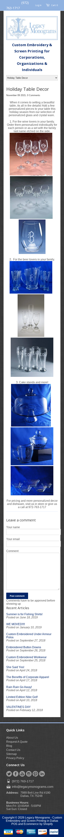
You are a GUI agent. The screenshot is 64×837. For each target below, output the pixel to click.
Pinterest (35, 774)
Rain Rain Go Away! (19, 687)
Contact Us (13, 749)
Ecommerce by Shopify (38, 823)
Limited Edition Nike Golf (22, 696)
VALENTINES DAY (18, 706)
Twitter (9, 774)
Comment (12, 550)
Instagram (29, 774)
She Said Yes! (15, 667)
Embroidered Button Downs (23, 647)
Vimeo (42, 774)
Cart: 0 (54, 5)
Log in (38, 5)
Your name (13, 527)
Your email (13, 539)
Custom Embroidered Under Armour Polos (28, 636)
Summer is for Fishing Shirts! (24, 614)
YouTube (22, 774)
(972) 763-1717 (23, 781)
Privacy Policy (15, 758)
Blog (9, 745)
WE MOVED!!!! (15, 624)
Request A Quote (17, 741)
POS (14, 823)
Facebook (15, 774)
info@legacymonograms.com (32, 787)
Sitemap (11, 753)
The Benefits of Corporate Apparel (27, 677)
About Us (12, 737)
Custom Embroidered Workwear (26, 657)
